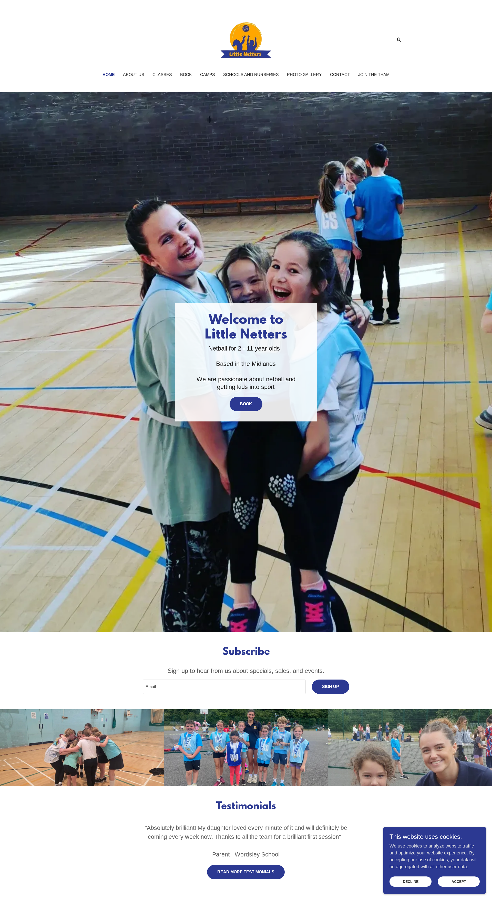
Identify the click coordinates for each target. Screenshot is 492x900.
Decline (410, 882)
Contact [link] (340, 74)
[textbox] (224, 687)
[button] (399, 40)
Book (246, 404)
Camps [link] (207, 74)
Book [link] (186, 74)
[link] (246, 39)
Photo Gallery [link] (304, 74)
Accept (459, 882)
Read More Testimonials (245, 872)
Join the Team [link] (373, 74)
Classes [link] (162, 74)
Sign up (330, 686)
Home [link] (108, 74)
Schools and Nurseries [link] (251, 74)
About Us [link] (133, 74)
